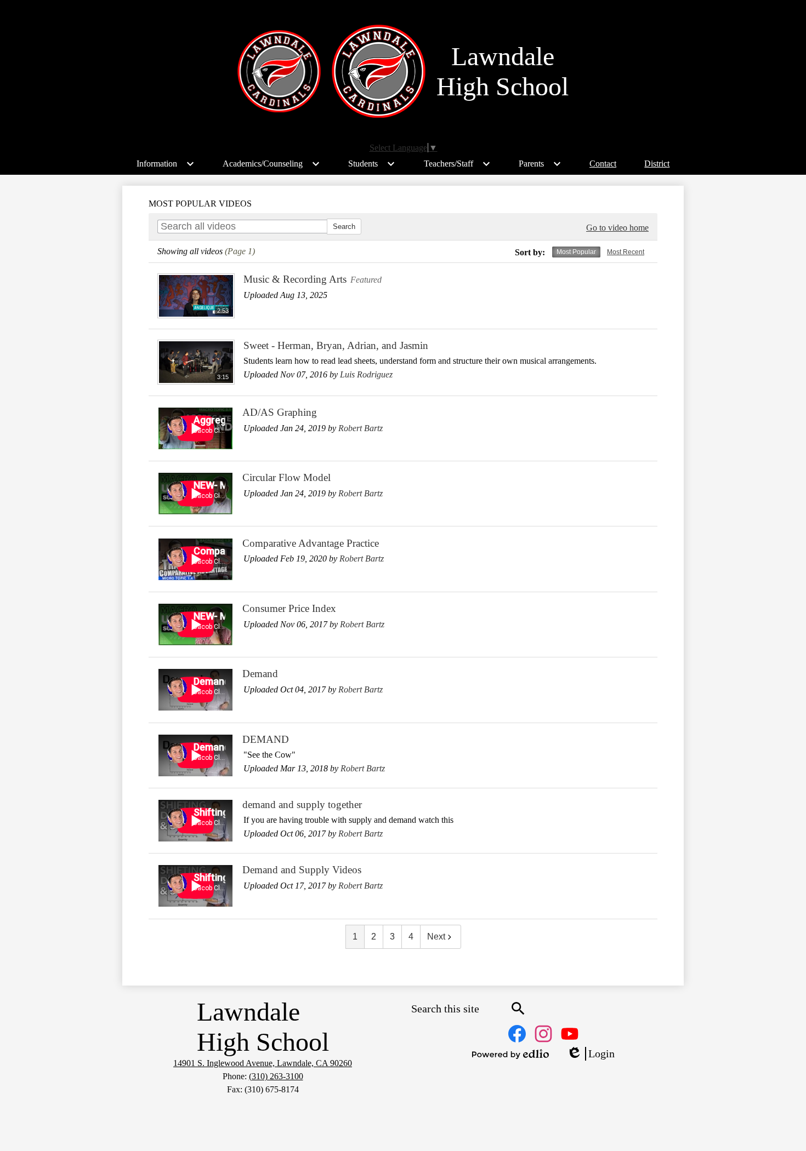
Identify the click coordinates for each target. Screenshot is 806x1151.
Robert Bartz (360, 428)
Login (590, 1054)
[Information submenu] (165, 164)
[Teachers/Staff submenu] (457, 164)
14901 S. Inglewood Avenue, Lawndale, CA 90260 (262, 1063)
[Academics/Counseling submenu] (271, 164)
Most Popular (576, 252)
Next (436, 936)
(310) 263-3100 (276, 1076)
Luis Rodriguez (366, 374)
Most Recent (625, 252)
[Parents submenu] (540, 164)
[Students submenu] (372, 164)
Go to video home (617, 227)
